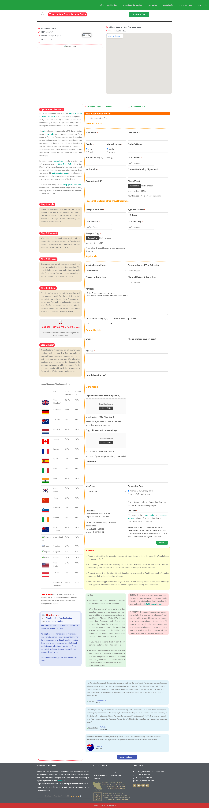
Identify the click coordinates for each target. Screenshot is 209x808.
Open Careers (116, 775)
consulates (58, 161)
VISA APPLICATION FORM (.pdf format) (61, 327)
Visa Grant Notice (65, 164)
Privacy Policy (149, 515)
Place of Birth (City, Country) (100, 157)
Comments (91, 461)
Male (90, 149)
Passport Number (95, 209)
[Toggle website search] (205, 5)
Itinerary (90, 288)
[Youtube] (147, 785)
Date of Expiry (135, 221)
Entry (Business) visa (72, 185)
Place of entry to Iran (96, 277)
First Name (92, 132)
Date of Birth (135, 157)
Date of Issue (92, 221)
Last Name (133, 132)
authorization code (60, 173)
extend (50, 134)
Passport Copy (93, 233)
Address (90, 350)
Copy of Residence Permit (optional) (103, 395)
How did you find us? (96, 375)
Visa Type (90, 486)
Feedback (97, 778)
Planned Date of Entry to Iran (142, 277)
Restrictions (47, 594)
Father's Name (135, 144)
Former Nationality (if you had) (143, 169)
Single (111, 149)
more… (61, 781)
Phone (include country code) (142, 339)
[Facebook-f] (134, 785)
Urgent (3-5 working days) (140, 494)
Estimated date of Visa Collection (144, 265)
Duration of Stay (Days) (97, 318)
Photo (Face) (134, 181)
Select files (106, 408)
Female (91, 152)
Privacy (113, 772)
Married (112, 152)
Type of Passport (136, 209)
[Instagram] (143, 785)
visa (44, 131)
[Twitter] (139, 785)
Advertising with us (100, 775)
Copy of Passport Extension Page (101, 430)
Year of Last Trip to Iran (125, 318)
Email (89, 339)
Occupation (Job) (94, 181)
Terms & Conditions (100, 772)
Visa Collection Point (96, 265)
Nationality (92, 169)
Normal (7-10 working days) (141, 491)
